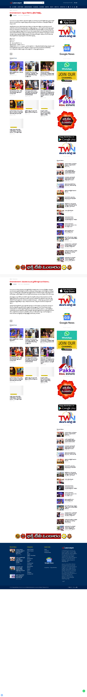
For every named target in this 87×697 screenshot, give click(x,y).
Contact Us (62, 6)
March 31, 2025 (12, 115)
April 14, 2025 (28, 96)
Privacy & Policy (47, 552)
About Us (57, 6)
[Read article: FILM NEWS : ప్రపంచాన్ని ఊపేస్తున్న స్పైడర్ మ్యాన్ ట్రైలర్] (60, 199)
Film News (41, 6)
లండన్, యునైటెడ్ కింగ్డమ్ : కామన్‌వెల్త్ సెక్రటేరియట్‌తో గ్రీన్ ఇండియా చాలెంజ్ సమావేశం (70, 171)
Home (15, 6)
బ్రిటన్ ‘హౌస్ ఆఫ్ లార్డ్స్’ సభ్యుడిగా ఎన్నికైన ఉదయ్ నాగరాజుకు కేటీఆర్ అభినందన (71, 238)
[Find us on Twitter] (70, 6)
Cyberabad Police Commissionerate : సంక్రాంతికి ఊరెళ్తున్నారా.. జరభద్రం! (71, 218)
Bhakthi (47, 6)
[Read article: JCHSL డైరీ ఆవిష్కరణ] (60, 212)
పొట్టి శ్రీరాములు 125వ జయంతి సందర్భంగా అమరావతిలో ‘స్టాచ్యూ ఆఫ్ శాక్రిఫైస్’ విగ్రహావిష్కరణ (71, 205)
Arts (28, 552)
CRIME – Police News (31, 555)
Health (51, 6)
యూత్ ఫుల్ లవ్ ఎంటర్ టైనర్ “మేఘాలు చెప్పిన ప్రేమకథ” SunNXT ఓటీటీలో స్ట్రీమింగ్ (70, 259)
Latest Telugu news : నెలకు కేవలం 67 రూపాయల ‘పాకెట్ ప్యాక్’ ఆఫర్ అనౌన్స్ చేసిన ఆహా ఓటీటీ (16, 112)
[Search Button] (43, 3)
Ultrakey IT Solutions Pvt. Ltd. (44, 587)
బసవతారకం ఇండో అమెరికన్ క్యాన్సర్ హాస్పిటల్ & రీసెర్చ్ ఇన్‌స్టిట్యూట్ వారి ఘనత (70, 178)
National (28, 567)
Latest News (20, 6)
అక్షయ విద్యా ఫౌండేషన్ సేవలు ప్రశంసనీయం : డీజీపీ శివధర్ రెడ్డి (20, 576)
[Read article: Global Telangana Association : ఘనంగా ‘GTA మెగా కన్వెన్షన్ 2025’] (60, 225)
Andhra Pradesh (28, 6)
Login (76, 2)
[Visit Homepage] (16, 2)
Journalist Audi (30, 563)
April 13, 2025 (43, 97)
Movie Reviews (30, 566)
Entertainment (15, 10)
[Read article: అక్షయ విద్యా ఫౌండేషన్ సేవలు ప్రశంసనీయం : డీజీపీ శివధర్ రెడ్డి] (60, 185)
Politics (28, 569)
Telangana (35, 6)
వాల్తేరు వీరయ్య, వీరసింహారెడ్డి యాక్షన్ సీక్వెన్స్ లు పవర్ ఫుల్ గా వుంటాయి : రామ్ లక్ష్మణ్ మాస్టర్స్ (16, 131)
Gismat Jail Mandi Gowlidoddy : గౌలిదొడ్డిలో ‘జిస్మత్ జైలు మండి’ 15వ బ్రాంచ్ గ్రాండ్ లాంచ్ (47, 73)
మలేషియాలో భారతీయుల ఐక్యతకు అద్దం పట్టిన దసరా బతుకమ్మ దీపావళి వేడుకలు (71, 252)
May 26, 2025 (28, 77)
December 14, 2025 (13, 75)
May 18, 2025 (43, 76)
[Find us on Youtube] (68, 6)
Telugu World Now (15, 587)
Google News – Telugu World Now (50, 567)
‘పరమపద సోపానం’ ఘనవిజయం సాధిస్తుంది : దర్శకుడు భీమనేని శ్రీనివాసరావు (71, 165)
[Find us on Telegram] (76, 6)
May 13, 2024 (20, 15)
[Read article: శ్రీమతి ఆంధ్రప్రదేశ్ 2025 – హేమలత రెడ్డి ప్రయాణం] (16, 66)
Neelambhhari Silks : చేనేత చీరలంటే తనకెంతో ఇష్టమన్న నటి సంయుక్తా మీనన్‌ (16, 92)
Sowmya (14, 15)
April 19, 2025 (12, 95)
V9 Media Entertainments (30, 587)
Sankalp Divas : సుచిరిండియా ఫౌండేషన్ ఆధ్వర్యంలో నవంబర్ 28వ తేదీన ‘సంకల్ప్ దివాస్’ (71, 245)
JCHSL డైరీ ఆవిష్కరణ (69, 210)
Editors (28, 557)
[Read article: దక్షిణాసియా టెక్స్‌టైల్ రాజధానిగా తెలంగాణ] (60, 192)
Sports (28, 570)
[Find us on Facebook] (66, 6)
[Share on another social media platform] (11, 54)
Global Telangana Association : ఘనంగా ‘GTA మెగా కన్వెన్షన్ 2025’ (70, 225)
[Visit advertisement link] (67, 28)
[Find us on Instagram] (72, 6)
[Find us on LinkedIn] (74, 6)
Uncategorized (30, 573)
